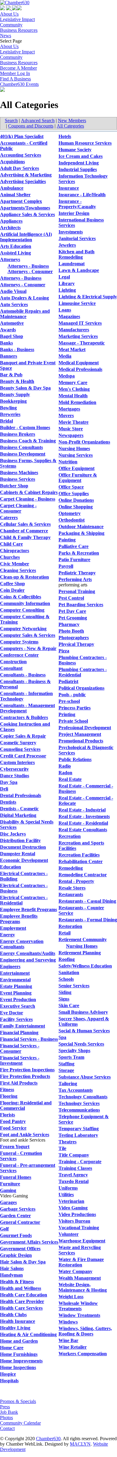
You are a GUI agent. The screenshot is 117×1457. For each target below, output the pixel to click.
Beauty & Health (17, 381)
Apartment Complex (21, 201)
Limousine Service (77, 303)
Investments (70, 231)
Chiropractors (14, 550)
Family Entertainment (22, 1025)
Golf (4, 1228)
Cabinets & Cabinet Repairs (29, 492)
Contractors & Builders (24, 717)
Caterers (9, 517)
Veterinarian (71, 1201)
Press (5, 1406)
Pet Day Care (72, 611)
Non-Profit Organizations (84, 441)
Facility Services (16, 1019)
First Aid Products (19, 1082)
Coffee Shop (12, 583)
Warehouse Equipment (81, 1240)
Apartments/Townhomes (25, 207)
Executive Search (17, 1006)
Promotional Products (80, 740)
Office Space (71, 486)
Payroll (65, 566)
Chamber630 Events (19, 84)
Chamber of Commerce (24, 530)
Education (10, 866)
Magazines (69, 316)
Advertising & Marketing (26, 174)
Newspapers (70, 435)
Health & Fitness (17, 1281)
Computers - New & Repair (28, 648)
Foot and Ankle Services (24, 1134)
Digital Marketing (18, 815)
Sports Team (71, 1057)
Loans (64, 309)
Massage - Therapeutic (81, 342)
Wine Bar (68, 1340)
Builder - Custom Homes (25, 427)
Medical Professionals (80, 369)
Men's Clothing (74, 389)
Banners (8, 356)
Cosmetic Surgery (18, 742)
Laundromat (71, 263)
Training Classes (75, 1168)
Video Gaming (73, 1207)
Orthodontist (71, 519)
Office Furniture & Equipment (77, 477)
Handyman (11, 1275)
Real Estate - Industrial (82, 809)
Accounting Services (20, 155)
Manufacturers (73, 329)
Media (64, 356)
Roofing (66, 959)
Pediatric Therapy (77, 572)
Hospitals (9, 1380)
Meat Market (72, 349)
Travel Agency (73, 1174)
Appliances (11, 221)
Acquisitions (12, 161)
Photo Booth (71, 631)
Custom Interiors (17, 762)
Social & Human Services (84, 1030)
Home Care (11, 1347)
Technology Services (79, 1103)
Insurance (68, 188)
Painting (67, 539)
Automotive (12, 323)
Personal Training (76, 591)
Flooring (8, 1096)
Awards (8, 329)
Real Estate (70, 779)
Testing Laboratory (78, 1135)
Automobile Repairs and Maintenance (25, 314)
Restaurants (70, 894)
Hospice (8, 1374)
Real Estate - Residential (83, 823)
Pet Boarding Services (80, 604)
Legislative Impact (17, 19)
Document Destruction (23, 847)
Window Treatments (79, 1315)
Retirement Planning (79, 952)
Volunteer (68, 1234)
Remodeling (70, 868)
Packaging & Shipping (81, 533)
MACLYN (80, 1443)
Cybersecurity (14, 769)
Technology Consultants (82, 1096)
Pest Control (71, 598)
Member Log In (15, 73)
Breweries (10, 414)
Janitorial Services (77, 238)
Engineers (10, 966)
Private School (73, 721)
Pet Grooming (72, 617)
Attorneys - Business (28, 266)
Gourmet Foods (16, 1235)
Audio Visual (13, 291)
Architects (10, 227)
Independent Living (78, 162)
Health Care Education (23, 1294)
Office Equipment (76, 468)
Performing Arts (75, 579)
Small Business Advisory (83, 1012)
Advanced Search (38, 120)
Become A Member (18, 68)
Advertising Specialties (23, 181)
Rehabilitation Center (80, 861)
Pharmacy (69, 624)
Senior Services (73, 985)
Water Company (75, 1271)
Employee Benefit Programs (28, 909)
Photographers (73, 637)
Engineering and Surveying (28, 959)
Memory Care (72, 382)
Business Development (22, 453)
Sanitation (68, 972)
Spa (62, 1037)
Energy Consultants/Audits (27, 953)
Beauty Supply (15, 394)
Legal (64, 276)
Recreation (69, 836)
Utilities (66, 1194)
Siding (64, 992)
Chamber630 (48, 1438)
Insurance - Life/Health (82, 194)
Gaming (8, 1190)
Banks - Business (17, 349)
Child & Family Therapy (25, 537)
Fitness (7, 1089)
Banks (6, 342)
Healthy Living (15, 1327)
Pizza (63, 650)
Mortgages (69, 408)
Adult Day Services (19, 168)
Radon (65, 772)
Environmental (15, 979)
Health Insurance (17, 1321)
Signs (63, 998)
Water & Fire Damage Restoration (81, 1262)
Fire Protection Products (25, 1076)
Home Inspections (18, 1367)
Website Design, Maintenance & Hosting (82, 1287)
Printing (66, 714)
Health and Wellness (20, 1288)
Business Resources (19, 30)
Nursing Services (75, 455)
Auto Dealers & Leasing (24, 297)
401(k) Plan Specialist (22, 136)
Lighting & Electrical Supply (87, 296)
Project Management (79, 734)
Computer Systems (19, 641)
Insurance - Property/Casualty (77, 204)
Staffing (66, 1063)
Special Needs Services (81, 1043)
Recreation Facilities (79, 854)
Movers (66, 415)
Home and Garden (19, 1341)
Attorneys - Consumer (30, 271)
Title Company (73, 1154)
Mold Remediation (77, 402)
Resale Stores (72, 887)
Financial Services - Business (29, 1039)
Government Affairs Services (29, 1242)
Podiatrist (68, 681)
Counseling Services (20, 749)
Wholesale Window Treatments (78, 1306)
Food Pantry (13, 1121)
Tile (62, 1148)
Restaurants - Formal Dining (87, 919)
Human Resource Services (85, 143)
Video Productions (77, 1214)
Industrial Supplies (77, 169)
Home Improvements (21, 1360)
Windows (68, 1321)
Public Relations (75, 759)
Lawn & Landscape (78, 270)
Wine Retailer (72, 1347)
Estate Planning (16, 986)
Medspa (66, 375)
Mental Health (73, 395)
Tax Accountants (75, 1090)
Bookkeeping (13, 401)
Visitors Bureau (74, 1221)
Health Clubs (13, 1314)
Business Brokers (17, 434)
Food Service (13, 1127)
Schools (66, 979)
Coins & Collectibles (20, 596)
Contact (7, 1428)
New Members (72, 120)
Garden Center (15, 1215)
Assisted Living (15, 252)
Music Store (70, 428)
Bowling (8, 407)
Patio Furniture (74, 559)
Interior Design (73, 213)
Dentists (8, 802)
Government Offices (20, 1248)
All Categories (70, 125)
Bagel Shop (11, 336)
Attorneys (10, 259)
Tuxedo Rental (73, 1181)
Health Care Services (21, 1308)
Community (11, 24)
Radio (64, 766)
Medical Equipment (78, 362)
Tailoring (67, 1083)
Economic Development (24, 860)
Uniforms (68, 1188)
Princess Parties (74, 707)
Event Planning (16, 992)
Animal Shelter (15, 194)
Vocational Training (78, 1227)
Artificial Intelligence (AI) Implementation (26, 237)
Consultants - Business (23, 674)
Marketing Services (78, 336)
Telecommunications (79, 1109)
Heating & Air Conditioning (28, 1334)
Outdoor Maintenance (81, 526)
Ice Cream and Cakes (80, 156)
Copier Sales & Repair (23, 736)
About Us (9, 14)
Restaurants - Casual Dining (87, 901)
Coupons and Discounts (30, 125)
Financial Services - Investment (19, 1060)
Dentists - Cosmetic (19, 808)
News (5, 35)
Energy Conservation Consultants (22, 944)
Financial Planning (19, 1032)
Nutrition (67, 461)
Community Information (25, 603)
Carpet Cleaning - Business (27, 498)
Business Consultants (21, 447)
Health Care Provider (22, 1301)
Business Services (17, 479)
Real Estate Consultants (82, 829)
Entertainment (15, 973)
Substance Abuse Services (84, 1076)
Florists (7, 1114)
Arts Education (15, 246)
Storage (66, 1070)
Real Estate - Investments (84, 816)
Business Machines (19, 472)
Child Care (11, 543)
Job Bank (9, 1412)
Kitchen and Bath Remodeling (76, 254)
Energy (7, 934)
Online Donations (76, 500)
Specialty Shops (74, 1050)
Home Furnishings (19, 1354)
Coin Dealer (12, 590)
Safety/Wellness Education (85, 965)
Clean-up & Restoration (24, 576)
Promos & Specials (18, 1401)
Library (66, 283)
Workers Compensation (82, 1353)
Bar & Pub (11, 374)
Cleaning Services (18, 570)
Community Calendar (20, 1422)
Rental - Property (76, 881)
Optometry (69, 513)
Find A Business (15, 78)
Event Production (18, 999)
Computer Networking (23, 628)
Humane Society (75, 149)
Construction (13, 661)
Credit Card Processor (23, 755)
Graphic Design (16, 1255)
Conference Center (19, 655)
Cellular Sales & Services (25, 524)
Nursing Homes (74, 448)
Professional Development (84, 727)
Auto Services (14, 304)
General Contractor (20, 1222)
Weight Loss (70, 1296)
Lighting (67, 290)
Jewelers (67, 245)
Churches (10, 557)
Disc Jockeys (13, 833)
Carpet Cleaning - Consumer (18, 508)
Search (11, 120)
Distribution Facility (20, 840)
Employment (13, 928)
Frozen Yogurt (14, 1146)
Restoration (70, 926)
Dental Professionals (20, 795)
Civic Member (14, 563)
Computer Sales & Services (27, 635)
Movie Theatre (73, 422)
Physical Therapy (76, 644)
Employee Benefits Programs (19, 919)
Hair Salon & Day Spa (23, 1261)
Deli (4, 788)
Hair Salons (12, 1268)
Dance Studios (14, 775)
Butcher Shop (14, 485)
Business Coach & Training (28, 440)
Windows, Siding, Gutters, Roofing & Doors (85, 1331)
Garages (8, 1202)
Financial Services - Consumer (19, 1048)
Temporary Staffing (78, 1128)
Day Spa (8, 782)
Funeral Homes (15, 1177)
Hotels (64, 136)
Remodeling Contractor (82, 874)
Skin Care (68, 1005)
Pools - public (72, 694)
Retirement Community (82, 939)
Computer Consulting (22, 610)
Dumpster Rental (17, 853)
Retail (64, 932)
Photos (6, 1417)
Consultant (11, 668)
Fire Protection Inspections (27, 1069)
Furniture (10, 1183)
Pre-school (69, 701)
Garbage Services (17, 1209)
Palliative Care (73, 546)
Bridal (6, 420)
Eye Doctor (11, 1012)
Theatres (67, 1141)
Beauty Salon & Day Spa (25, 387)
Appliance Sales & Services (27, 214)
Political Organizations (81, 688)
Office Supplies (73, 493)
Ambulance (11, 188)
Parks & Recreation (78, 552)
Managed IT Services (80, 323)
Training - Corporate (79, 1161)
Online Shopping (75, 506)
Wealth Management (79, 1278)
